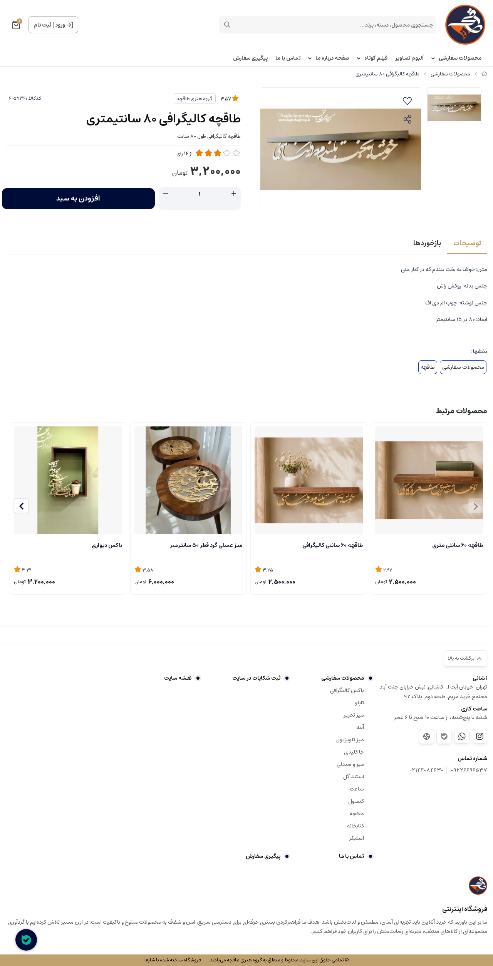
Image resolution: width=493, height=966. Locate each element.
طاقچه (428, 367)
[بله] (444, 736)
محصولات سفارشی (460, 58)
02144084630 (426, 770)
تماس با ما (287, 58)
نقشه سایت (177, 678)
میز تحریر (354, 715)
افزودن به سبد (78, 198)
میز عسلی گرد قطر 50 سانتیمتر (206, 545)
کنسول (356, 801)
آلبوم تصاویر (409, 58)
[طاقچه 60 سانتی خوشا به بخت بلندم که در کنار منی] (309, 480)
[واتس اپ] (462, 736)
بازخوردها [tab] (427, 243)
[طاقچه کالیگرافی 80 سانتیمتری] (478, 885)
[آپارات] (426, 736)
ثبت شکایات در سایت (256, 678)
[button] (21, 505)
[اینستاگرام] (479, 736)
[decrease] (166, 194)
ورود (60, 25)
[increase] (234, 194)
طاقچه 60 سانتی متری (457, 545)
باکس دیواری (107, 545)
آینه (360, 727)
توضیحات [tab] (467, 243)
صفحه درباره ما (332, 58)
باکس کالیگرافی (347, 690)
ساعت (357, 789)
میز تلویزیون (349, 740)
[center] (227, 24)
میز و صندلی (350, 764)
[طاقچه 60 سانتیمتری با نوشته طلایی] (429, 480)
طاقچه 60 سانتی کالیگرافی (332, 545)
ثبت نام (42, 25)
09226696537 (469, 770)
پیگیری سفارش (250, 58)
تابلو (359, 703)
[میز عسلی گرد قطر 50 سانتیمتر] (188, 480)
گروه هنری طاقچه (194, 99)
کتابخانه (355, 826)
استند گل (353, 776)
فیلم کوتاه (375, 58)
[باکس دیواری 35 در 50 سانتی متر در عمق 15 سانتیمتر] (68, 480)
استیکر (356, 838)
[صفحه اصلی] (484, 74)
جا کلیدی (354, 752)
